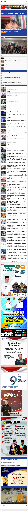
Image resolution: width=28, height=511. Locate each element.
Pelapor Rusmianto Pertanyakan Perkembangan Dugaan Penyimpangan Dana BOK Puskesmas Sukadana (16, 7)
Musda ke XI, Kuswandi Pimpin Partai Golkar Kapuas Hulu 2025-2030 (23, 8)
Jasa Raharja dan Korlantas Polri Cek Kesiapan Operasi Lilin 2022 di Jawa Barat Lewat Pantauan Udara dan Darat (16, 220)
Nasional (9, 142)
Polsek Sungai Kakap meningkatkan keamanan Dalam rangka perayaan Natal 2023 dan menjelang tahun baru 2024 (16, 153)
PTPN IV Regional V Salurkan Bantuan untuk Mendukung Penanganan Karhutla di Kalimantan (10, 465)
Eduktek (7, 245)
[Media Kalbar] (4, 1)
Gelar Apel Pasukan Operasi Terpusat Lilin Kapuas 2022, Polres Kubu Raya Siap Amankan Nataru (16, 202)
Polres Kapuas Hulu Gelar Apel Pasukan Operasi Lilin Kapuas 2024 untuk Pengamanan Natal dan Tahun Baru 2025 (16, 123)
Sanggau (13, 89)
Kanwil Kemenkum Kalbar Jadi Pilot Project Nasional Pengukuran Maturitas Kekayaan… (13, 67)
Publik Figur (19, 29)
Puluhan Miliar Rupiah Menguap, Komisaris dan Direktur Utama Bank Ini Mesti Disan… (12, 77)
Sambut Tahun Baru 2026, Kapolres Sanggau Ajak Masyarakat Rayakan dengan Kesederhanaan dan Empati (16, 87)
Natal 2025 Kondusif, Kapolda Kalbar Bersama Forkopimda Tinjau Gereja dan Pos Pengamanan (16, 93)
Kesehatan (3, 29)
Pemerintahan (8, 29)
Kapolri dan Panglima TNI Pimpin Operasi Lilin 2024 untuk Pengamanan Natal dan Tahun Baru (16, 135)
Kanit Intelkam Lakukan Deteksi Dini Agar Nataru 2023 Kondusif (17, 207)
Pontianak (15, 29)
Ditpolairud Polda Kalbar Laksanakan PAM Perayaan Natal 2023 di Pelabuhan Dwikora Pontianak (16, 166)
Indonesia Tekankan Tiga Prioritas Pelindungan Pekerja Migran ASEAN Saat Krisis (9, 459)
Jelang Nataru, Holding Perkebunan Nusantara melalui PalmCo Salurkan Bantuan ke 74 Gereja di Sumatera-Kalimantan (16, 105)
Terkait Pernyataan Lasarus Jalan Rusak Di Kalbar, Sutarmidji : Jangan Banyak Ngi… (12, 72)
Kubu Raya (9, 215)
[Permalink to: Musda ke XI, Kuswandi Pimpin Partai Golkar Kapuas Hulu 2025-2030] (14, 496)
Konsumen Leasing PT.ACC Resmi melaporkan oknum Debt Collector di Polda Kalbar (12, 82)
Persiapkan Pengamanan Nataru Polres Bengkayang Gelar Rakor (17, 237)
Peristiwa (11, 29)
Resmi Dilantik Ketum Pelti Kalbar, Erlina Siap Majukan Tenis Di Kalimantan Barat (12, 60)
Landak (9, 233)
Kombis (7, 107)
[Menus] (26, 1)
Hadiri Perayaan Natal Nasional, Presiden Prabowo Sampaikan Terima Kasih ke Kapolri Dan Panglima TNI (16, 111)
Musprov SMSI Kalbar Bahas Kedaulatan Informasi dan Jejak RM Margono (11, 57)
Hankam (7, 89)
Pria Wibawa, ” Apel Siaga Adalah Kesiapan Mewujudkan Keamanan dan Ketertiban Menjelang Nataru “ (15, 184)
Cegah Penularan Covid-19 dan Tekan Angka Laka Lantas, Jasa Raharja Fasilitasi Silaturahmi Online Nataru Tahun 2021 (16, 250)
